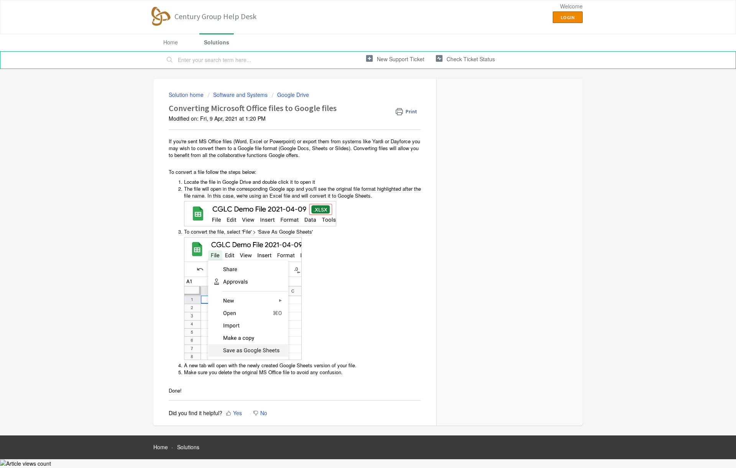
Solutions (216, 42)
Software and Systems (240, 94)
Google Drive (293, 94)
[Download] (354, 134)
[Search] (170, 60)
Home (170, 42)
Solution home (187, 94)
